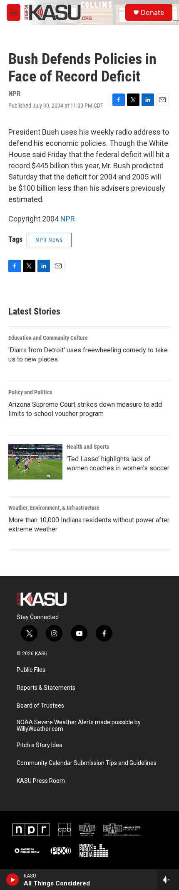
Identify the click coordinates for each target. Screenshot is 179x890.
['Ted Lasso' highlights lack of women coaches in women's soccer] (35, 461)
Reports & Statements (46, 688)
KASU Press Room (41, 781)
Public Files (31, 670)
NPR (67, 218)
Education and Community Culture (48, 337)
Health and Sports (88, 446)
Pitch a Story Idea (39, 745)
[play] (12, 879)
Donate (152, 12)
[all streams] (168, 879)
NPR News (49, 239)
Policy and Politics (30, 392)
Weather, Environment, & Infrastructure (53, 507)
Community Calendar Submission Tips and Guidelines (87, 763)
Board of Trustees (40, 706)
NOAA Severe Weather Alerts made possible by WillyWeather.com (79, 725)
